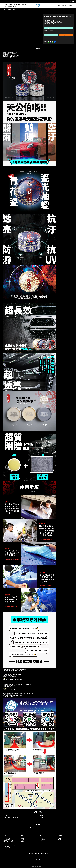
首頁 (2, 4)
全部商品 (3, 9)
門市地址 (14, 6)
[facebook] (50, 42)
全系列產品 (15, 9)
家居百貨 (15, 4)
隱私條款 (41, 838)
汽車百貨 (11, 4)
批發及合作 (42, 840)
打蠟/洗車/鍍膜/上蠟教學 (6, 6)
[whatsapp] (52, 42)
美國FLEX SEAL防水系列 (22, 4)
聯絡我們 (22, 841)
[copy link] (55, 42)
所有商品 (6, 4)
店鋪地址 (22, 839)
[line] (48, 42)
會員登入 (70, 5)
